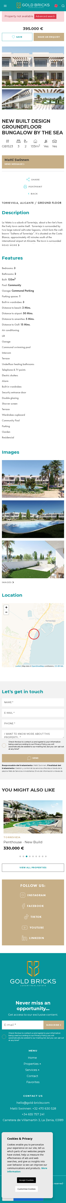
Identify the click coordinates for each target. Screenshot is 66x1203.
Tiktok (36, 917)
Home (32, 1058)
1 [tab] (20, 856)
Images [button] (7, 582)
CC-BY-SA (59, 666)
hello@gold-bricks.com (33, 1103)
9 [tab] (46, 856)
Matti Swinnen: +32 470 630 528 (33, 1108)
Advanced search (45, 16)
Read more (10, 245)
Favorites (33, 1082)
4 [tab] (30, 856)
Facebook (35, 906)
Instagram (36, 895)
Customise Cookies (26, 1188)
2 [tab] (23, 856)
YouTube (36, 927)
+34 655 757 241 (33, 1114)
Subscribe (52, 1025)
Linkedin (36, 938)
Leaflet (18, 666)
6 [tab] (36, 856)
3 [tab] (26, 856)
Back (34, 193)
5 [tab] (33, 856)
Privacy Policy (40, 744)
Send (35, 758)
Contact (32, 1076)
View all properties (33, 867)
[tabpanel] (33, 825)
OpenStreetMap (38, 666)
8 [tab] (42, 856)
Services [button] (31, 1070)
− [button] (6, 612)
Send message (13, 164)
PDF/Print (35, 186)
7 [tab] (39, 856)
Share (35, 179)
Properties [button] (31, 1064)
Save (19, 37)
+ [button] (6, 607)
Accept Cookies (26, 1180)
